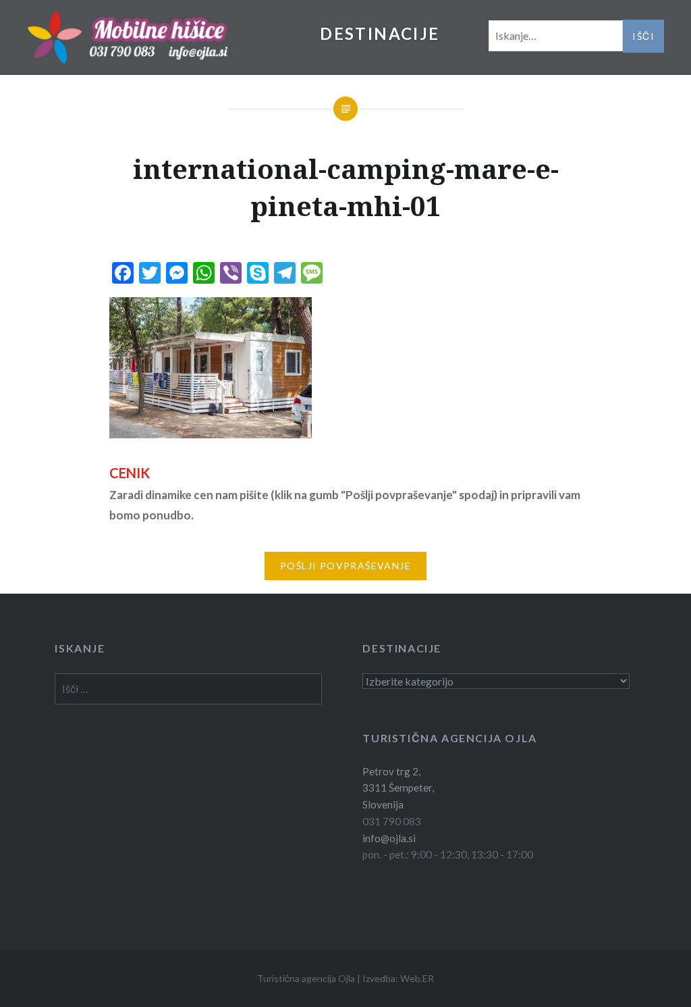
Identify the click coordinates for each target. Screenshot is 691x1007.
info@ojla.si (389, 838)
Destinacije (379, 33)
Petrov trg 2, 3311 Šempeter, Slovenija (398, 788)
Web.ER (417, 978)
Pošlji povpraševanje (345, 565)
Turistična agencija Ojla (306, 978)
